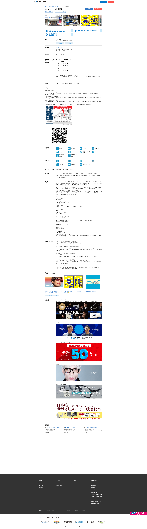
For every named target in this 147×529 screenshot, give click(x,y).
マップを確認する (60, 43)
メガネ (50, 2)
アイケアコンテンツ (73, 2)
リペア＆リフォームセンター (96, 494)
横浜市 (58, 6)
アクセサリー (41, 487)
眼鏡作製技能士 (94, 485)
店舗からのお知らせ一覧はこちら (52, 295)
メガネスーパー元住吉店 (70, 427)
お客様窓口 (68, 510)
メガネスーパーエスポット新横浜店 (53, 427)
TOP (45, 6)
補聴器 (60, 2)
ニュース (60, 510)
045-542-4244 (59, 47)
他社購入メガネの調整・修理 (96, 496)
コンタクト (55, 2)
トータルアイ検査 (94, 483)
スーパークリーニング (95, 499)
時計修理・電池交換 (95, 503)
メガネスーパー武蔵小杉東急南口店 (92, 427)
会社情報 (76, 510)
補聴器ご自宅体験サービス (96, 501)
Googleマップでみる (73, 463)
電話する (89, 8)
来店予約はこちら (98, 8)
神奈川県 (54, 6)
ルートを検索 (69, 43)
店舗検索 (111, 1)
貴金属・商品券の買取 (95, 506)
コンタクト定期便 (59, 485)
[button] (53, 20)
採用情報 (96, 1)
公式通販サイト (104, 1)
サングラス (41, 485)
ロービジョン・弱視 (95, 489)
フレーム (40, 483)
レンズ (40, 489)
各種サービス (65, 2)
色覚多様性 (93, 487)
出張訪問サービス (94, 492)
